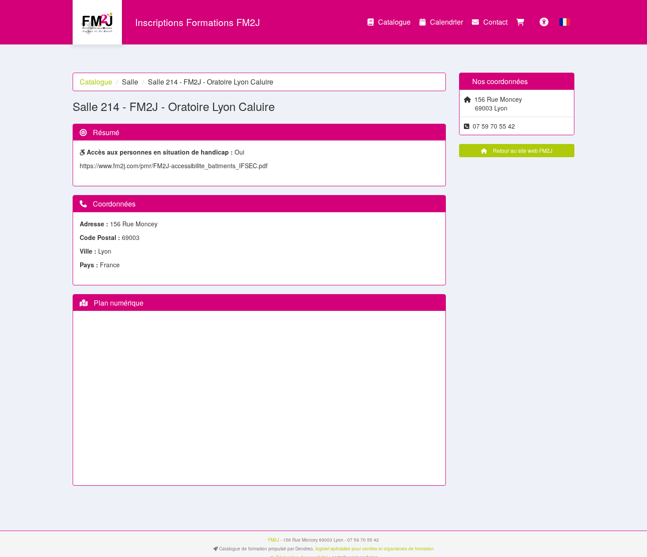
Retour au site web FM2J (522, 150)
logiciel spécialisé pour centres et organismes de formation (375, 549)
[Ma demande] (522, 22)
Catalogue (394, 22)
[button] (564, 22)
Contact (495, 22)
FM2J (273, 540)
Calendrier (446, 22)
